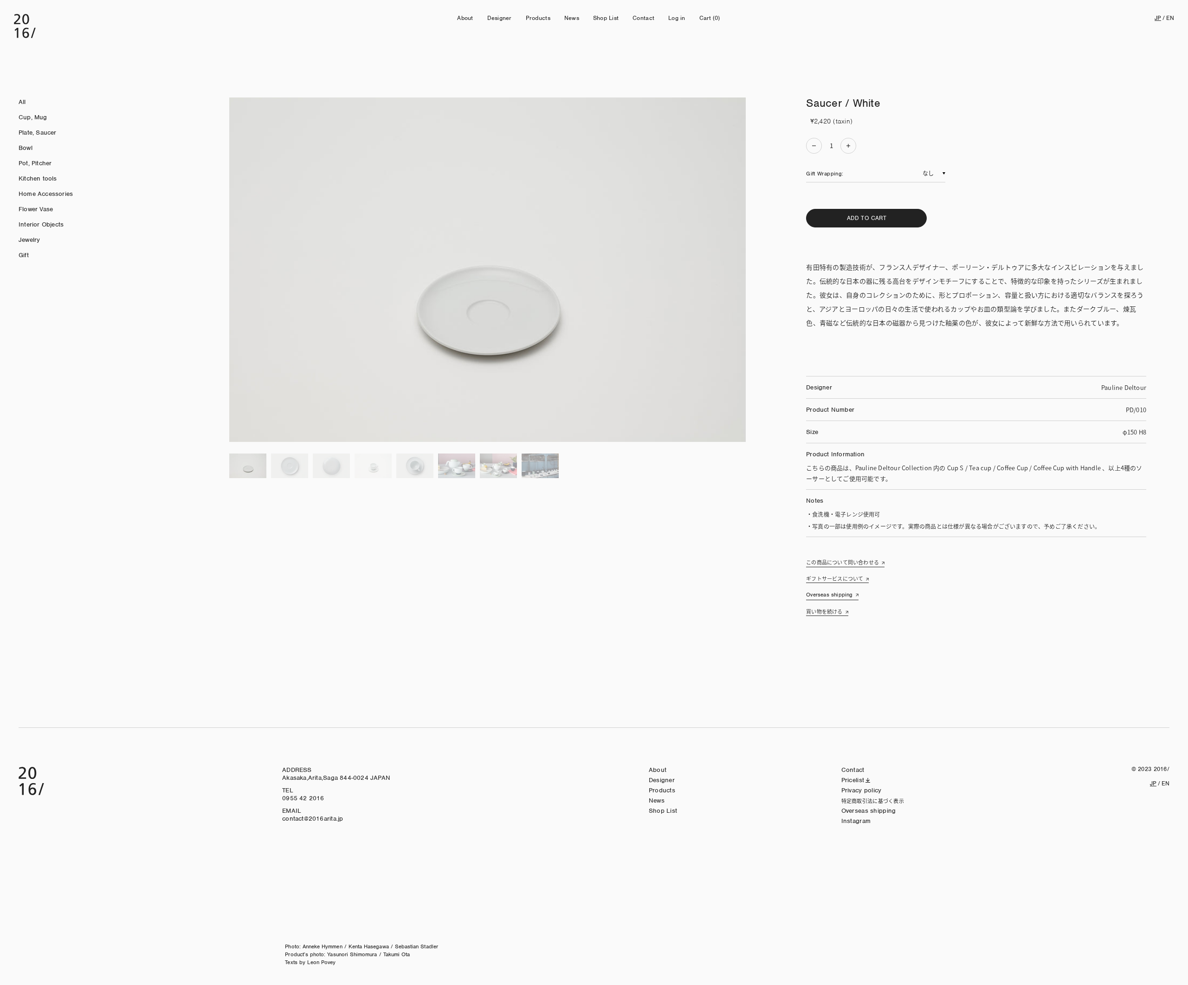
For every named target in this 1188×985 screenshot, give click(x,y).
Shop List (606, 18)
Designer (499, 18)
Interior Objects (41, 224)
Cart (709, 18)
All (22, 102)
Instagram (856, 821)
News (571, 18)
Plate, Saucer (38, 132)
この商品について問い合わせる (842, 562)
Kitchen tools (38, 178)
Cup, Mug (33, 117)
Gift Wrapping (824, 173)
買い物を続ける (824, 611)
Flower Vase (36, 209)
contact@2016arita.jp (312, 819)
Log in (676, 18)
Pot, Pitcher (35, 163)
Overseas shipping (829, 594)
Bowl (25, 148)
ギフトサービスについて (834, 578)
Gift (24, 255)
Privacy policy (861, 790)
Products (538, 18)
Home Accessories (46, 194)
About (465, 18)
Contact (643, 18)
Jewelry (29, 240)
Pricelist (853, 780)
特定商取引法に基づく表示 (872, 800)
